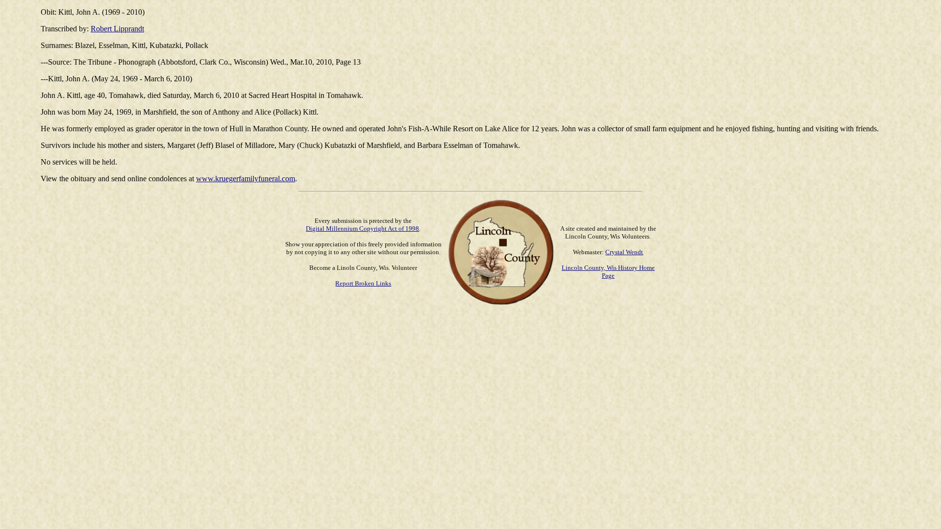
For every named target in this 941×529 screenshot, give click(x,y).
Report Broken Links (363, 283)
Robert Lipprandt (117, 28)
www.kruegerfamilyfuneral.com (245, 178)
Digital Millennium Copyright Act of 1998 (362, 228)
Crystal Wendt (624, 252)
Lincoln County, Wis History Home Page (608, 271)
